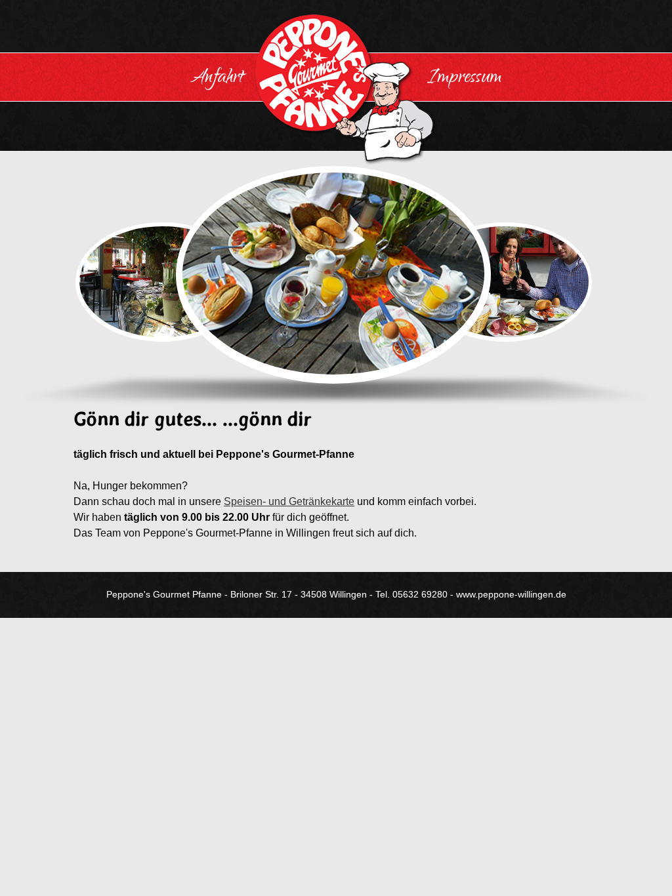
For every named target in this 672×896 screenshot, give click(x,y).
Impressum (464, 78)
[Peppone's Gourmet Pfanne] (336, 89)
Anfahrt (217, 78)
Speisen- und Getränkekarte (289, 501)
